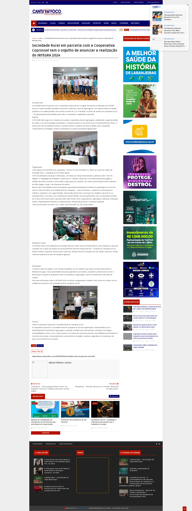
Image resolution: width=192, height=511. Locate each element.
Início (115, 2)
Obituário (135, 23)
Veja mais (115, 396)
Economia (124, 23)
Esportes (97, 23)
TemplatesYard (82, 508)
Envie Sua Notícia (153, 2)
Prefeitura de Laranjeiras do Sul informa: (73, 421)
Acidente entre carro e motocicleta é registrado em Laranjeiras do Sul (56, 488)
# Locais (40, 346)
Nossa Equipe (138, 2)
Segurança (42, 23)
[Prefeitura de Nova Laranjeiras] (140, 136)
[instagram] (46, 2)
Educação (86, 23)
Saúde (106, 23)
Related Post (38, 396)
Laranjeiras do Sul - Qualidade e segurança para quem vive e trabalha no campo (103, 422)
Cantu (35, 403)
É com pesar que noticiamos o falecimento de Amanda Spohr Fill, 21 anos (57, 462)
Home (34, 38)
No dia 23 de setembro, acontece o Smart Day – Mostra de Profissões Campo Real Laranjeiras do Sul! (57, 30)
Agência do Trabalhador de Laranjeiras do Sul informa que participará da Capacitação (43, 422)
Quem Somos (125, 2)
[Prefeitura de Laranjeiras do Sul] (141, 64)
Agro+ (114, 23)
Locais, (56, 60)
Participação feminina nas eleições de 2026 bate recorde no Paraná (131, 30)
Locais (53, 23)
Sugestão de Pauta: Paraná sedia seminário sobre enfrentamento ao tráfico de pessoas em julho (145, 336)
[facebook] (43, 2)
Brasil (103, 30)
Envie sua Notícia (65, 444)
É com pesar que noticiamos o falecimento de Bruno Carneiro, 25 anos (57, 471)
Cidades (61, 23)
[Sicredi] (140, 101)
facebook (45, 433)
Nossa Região (73, 23)
